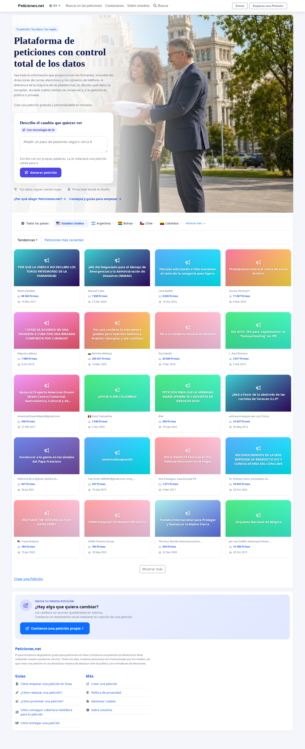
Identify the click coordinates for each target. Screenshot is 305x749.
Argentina (105, 223)
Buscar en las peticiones (84, 5)
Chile (150, 223)
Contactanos (114, 5)
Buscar (163, 5)
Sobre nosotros (138, 5)
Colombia (173, 223)
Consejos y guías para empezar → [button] (95, 199)
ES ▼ (57, 5)
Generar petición (43, 172)
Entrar (240, 5)
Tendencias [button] (26, 240)
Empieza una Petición (268, 5)
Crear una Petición (28, 579)
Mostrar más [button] (194, 223)
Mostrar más (152, 569)
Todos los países (38, 223)
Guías (20, 676)
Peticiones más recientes (64, 240)
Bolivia (129, 223)
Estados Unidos (74, 223)
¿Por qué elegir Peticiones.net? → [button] (40, 199)
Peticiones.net (31, 6)
